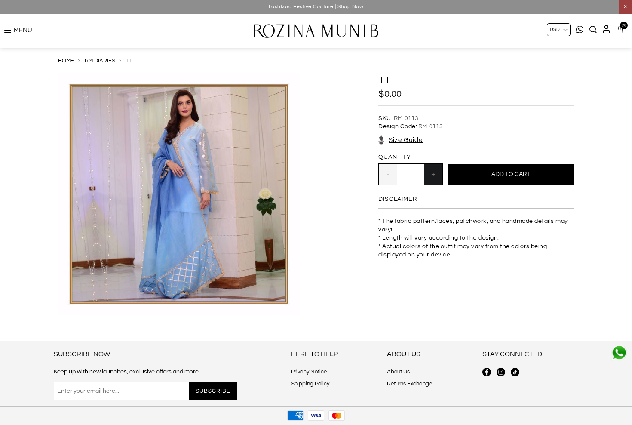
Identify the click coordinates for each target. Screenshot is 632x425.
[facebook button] (486, 372)
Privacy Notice (309, 372)
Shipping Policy (310, 384)
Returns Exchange (409, 384)
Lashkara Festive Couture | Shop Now (316, 6)
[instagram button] (501, 372)
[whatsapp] (619, 352)
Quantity (394, 157)
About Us (398, 372)
